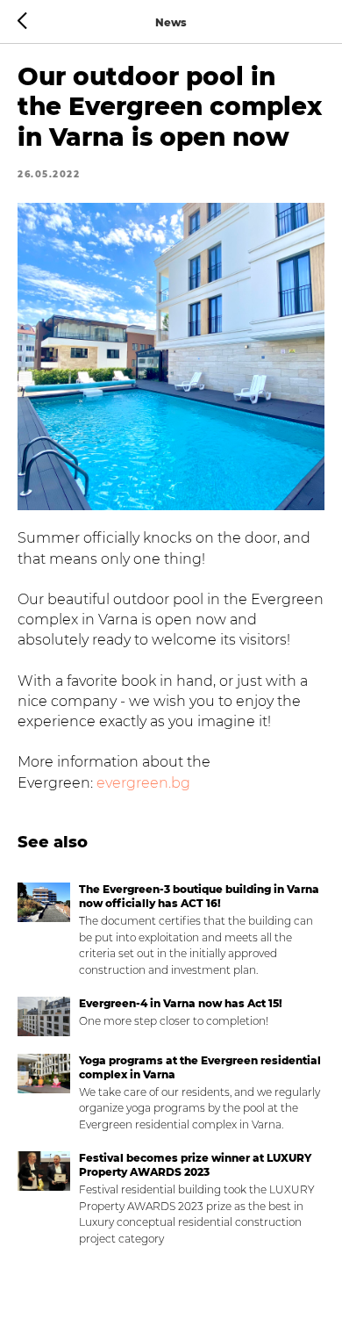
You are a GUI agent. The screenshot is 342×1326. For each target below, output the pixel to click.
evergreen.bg (143, 783)
